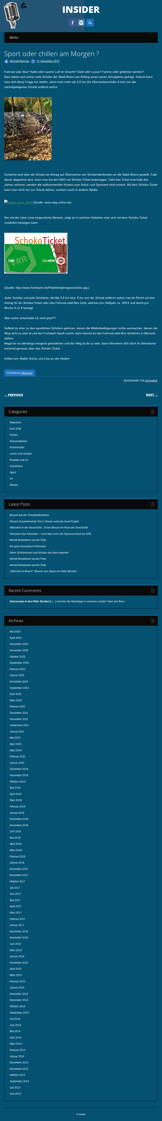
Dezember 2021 (19, 712)
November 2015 (19, 962)
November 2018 (19, 825)
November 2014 (19, 1000)
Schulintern (16, 466)
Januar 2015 (17, 987)
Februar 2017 (17, 919)
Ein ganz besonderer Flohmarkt (28, 546)
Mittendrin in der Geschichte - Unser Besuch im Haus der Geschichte (49, 527)
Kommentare (17, 447)
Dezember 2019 (19, 769)
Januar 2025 (17, 675)
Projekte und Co (19, 460)
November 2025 (19, 650)
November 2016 (19, 937)
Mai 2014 (15, 1031)
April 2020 (16, 744)
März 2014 (16, 1043)
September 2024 (19, 687)
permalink (151, 380)
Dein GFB (15, 428)
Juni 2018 (15, 831)
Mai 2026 (15, 631)
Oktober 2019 (17, 781)
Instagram (81, 22)
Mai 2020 (15, 737)
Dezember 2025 (19, 644)
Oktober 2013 (17, 1075)
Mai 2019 (15, 787)
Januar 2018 (17, 862)
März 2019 (16, 800)
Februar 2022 (17, 706)
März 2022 (16, 700)
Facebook (72, 22)
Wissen (14, 484)
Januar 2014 (17, 1056)
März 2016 (16, 950)
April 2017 (16, 906)
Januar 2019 (17, 812)
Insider (81, 9)
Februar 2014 (17, 1050)
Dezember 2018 (19, 819)
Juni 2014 (15, 1025)
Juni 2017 (15, 893)
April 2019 (16, 794)
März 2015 (16, 975)
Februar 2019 (17, 806)
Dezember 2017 (19, 869)
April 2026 (16, 637)
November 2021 (19, 719)
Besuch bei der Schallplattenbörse (29, 515)
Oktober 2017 (17, 881)
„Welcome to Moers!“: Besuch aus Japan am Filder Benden (43, 571)
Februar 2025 (17, 669)
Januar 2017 (17, 925)
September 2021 (19, 725)
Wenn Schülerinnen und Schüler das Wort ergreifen (39, 552)
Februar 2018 (17, 856)
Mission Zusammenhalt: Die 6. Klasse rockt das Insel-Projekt (44, 521)
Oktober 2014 (17, 1006)
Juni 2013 (15, 1093)
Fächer (14, 434)
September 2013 (19, 1081)
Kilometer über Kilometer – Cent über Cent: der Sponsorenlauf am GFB (50, 533)
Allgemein (26, 373)
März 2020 (16, 750)
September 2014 (19, 1012)
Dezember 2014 (19, 993)
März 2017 (16, 912)
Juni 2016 (15, 943)
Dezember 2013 (19, 1062)
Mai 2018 (15, 837)
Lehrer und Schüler (21, 453)
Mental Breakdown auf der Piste (28, 540)
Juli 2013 (15, 1087)
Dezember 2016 (19, 931)
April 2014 (16, 1037)
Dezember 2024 (19, 681)
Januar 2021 (17, 731)
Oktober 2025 (17, 656)
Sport (13, 472)
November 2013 (19, 1068)
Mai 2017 (15, 900)
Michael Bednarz (19, 61)
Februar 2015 (17, 981)
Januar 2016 (17, 956)
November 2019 (19, 775)
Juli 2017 (15, 887)
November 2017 (19, 875)
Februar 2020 (17, 756)
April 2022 (16, 694)
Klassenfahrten (18, 441)
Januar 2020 (17, 762)
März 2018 (16, 850)
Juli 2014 (15, 1018)
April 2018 (16, 843)
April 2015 (16, 968)
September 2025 (19, 662)
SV (11, 478)
